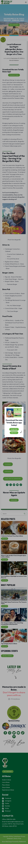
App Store (14, 432)
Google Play (14, 429)
